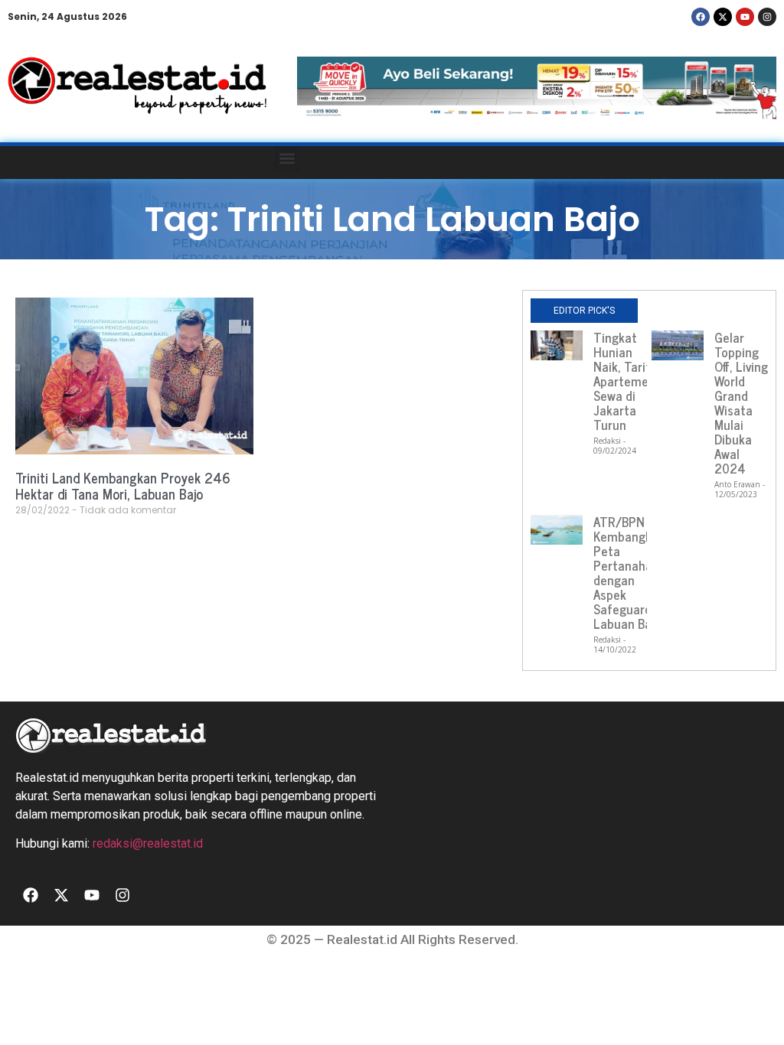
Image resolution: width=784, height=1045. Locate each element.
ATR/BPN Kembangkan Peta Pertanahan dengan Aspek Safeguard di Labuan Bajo (629, 572)
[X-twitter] (723, 17)
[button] (286, 158)
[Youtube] (745, 17)
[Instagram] (767, 17)
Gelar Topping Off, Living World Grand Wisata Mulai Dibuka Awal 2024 (741, 403)
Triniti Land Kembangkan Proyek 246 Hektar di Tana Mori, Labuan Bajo (122, 486)
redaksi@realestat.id (148, 843)
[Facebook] (700, 17)
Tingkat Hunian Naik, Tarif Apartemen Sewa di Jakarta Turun (624, 381)
